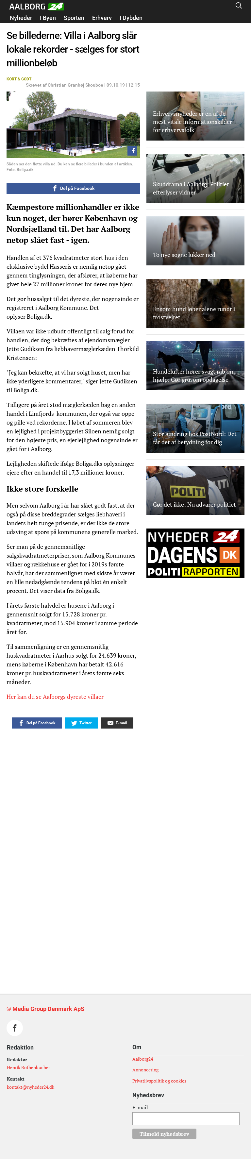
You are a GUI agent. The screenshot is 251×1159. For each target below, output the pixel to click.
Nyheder (21, 17)
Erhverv (102, 17)
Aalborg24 (142, 1059)
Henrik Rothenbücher (28, 1067)
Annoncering (145, 1070)
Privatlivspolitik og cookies (159, 1081)
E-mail (140, 1107)
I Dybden (131, 17)
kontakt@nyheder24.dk (30, 1087)
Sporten (74, 17)
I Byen (48, 17)
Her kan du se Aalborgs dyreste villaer (56, 696)
